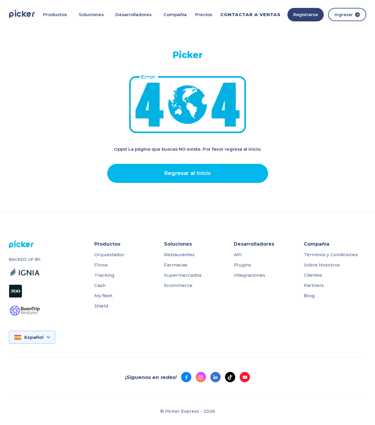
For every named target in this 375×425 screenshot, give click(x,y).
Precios (203, 14)
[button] (55, 14)
